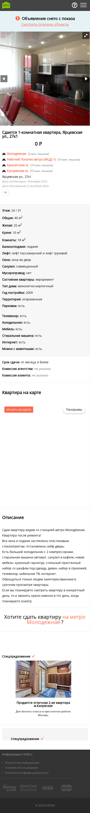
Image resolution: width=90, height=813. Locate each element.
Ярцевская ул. (12, 176)
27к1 (28, 176)
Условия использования (21, 768)
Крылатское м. (18, 165)
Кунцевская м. (17, 170)
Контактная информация (22, 763)
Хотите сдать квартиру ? (45, 619)
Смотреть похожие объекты (45, 24)
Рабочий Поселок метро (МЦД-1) (31, 159)
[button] (85, 35)
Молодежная (16, 153)
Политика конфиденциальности (26, 773)
